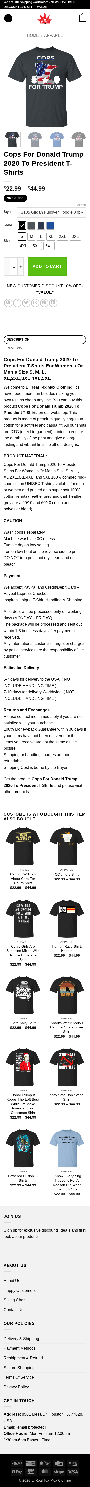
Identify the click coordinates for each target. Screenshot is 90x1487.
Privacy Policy (16, 1387)
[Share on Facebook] (17, 303)
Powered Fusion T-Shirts (23, 1178)
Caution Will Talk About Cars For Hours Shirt (23, 878)
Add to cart (47, 266)
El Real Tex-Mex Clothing (51, 1480)
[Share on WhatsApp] (8, 303)
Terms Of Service (19, 1377)
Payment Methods (20, 1348)
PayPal (30, 587)
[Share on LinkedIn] (53, 303)
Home (33, 35)
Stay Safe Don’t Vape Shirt (67, 1097)
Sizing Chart (15, 1300)
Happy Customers (20, 1290)
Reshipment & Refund (23, 1358)
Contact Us (14, 1310)
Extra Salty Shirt (23, 1023)
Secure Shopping (19, 1368)
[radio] (22, 225)
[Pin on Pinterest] (44, 303)
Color (8, 225)
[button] (8, 18)
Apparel (53, 35)
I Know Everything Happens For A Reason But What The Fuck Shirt (67, 1182)
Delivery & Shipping (21, 1339)
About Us (12, 1281)
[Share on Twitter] (26, 303)
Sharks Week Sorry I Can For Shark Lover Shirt (67, 1027)
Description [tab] (18, 339)
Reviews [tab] (14, 348)
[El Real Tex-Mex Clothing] (45, 18)
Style (8, 212)
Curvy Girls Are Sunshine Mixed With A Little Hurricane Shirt (23, 953)
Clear (81, 205)
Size (7, 241)
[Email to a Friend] (35, 303)
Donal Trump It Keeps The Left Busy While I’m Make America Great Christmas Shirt (23, 1104)
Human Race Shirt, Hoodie (67, 949)
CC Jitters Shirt (67, 874)
